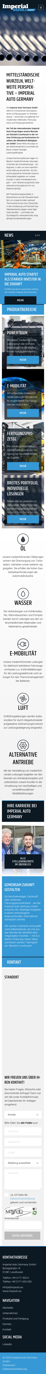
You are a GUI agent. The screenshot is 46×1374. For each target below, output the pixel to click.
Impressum (9, 1365)
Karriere (7, 1324)
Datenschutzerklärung (22, 1198)
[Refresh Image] (35, 1213)
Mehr (20, 300)
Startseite (8, 1307)
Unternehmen (10, 1313)
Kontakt (7, 1329)
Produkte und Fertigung (15, 1318)
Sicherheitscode (11, 1218)
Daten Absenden (22, 1235)
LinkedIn (7, 1344)
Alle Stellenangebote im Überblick (23, 861)
